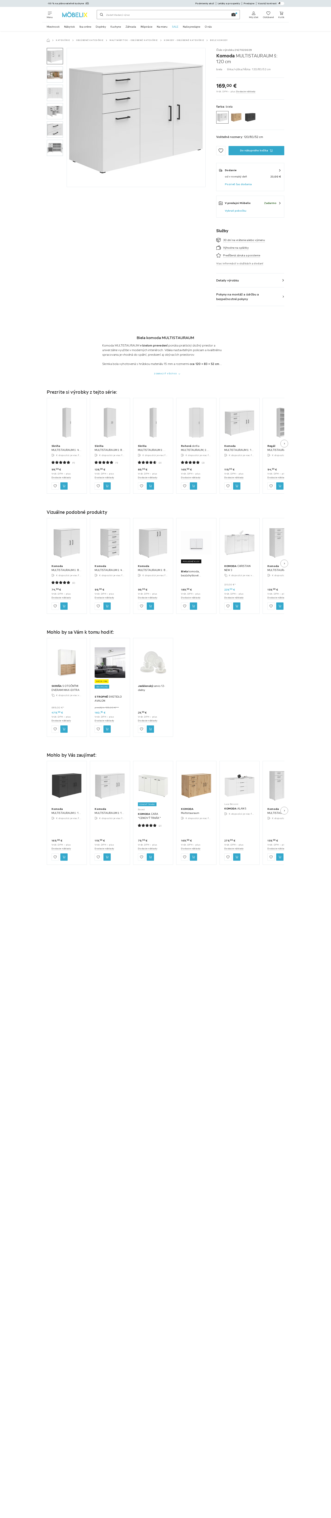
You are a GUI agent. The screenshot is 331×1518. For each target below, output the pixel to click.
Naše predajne (191, 26)
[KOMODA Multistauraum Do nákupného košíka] (193, 857)
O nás (208, 26)
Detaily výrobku (227, 280)
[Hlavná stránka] (48, 40)
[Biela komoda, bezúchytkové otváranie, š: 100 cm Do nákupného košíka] (193, 606)
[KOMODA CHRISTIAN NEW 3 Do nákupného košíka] (236, 606)
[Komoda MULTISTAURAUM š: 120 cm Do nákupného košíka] (236, 486)
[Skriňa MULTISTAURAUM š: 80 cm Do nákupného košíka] (107, 486)
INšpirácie (146, 26)
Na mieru (162, 26)
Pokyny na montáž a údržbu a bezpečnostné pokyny (237, 296)
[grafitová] (250, 117)
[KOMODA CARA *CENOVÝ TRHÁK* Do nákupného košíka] (150, 857)
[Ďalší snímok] (284, 443)
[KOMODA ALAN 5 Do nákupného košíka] (236, 857)
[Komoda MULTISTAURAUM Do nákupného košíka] (279, 606)
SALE (175, 26)
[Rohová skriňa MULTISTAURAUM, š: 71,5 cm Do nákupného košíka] (193, 486)
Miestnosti (53, 26)
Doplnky (101, 26)
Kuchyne (116, 26)
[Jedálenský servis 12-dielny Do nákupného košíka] (150, 729)
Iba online (85, 26)
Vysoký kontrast (267, 3)
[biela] (222, 117)
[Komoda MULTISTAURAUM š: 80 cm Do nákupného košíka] (64, 606)
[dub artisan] (236, 117)
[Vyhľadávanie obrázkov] (233, 14)
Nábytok (69, 26)
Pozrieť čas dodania (238, 184)
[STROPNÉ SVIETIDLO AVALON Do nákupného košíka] (107, 729)
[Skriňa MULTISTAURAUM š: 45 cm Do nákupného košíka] (64, 486)
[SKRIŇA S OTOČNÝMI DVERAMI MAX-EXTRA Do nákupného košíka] (64, 729)
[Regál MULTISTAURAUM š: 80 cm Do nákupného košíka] (279, 486)
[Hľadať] (101, 14)
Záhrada (130, 26)
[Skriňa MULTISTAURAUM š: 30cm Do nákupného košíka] (150, 486)
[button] (55, 56)
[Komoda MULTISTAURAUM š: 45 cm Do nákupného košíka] (107, 606)
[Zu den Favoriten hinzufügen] (220, 150)
